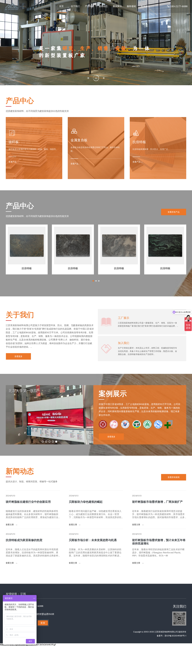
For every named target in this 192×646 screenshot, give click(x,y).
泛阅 (23, 594)
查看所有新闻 (173, 477)
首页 (61, 6)
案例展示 (117, 6)
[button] (88, 78)
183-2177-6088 (179, 6)
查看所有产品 (173, 212)
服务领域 (131, 6)
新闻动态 (103, 6)
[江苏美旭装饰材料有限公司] (17, 6)
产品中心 (89, 6)
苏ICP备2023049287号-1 (175, 635)
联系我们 (145, 6)
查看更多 (18, 356)
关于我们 (75, 6)
